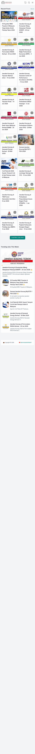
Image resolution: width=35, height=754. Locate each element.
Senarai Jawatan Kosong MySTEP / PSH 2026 (25, 149)
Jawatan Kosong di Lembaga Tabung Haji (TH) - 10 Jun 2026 (26, 173)
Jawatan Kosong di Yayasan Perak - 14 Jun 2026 (8, 101)
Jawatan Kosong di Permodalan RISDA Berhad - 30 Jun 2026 (9, 52)
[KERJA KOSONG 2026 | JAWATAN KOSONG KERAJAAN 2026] (6, 2)
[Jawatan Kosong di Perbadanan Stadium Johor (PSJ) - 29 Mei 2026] (26, 120)
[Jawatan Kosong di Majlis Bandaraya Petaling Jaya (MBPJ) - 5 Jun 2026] (9, 220)
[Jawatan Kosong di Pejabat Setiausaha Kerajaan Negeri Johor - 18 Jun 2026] (26, 220)
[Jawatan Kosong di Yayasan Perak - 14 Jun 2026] (9, 97)
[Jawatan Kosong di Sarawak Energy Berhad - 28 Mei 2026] (9, 144)
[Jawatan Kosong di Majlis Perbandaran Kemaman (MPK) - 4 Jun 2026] (26, 47)
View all (32, 8)
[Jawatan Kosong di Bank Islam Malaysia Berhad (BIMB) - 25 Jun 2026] (9, 120)
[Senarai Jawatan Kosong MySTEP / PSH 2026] (26, 144)
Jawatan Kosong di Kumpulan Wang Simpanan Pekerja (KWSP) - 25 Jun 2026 (25, 28)
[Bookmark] (15, 13)
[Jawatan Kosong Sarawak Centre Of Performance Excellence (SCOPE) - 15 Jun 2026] (26, 71)
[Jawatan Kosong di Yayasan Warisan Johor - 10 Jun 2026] (9, 71)
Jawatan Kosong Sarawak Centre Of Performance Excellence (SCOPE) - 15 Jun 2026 (25, 78)
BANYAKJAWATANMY (26, 342)
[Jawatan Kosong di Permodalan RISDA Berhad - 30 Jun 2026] (9, 47)
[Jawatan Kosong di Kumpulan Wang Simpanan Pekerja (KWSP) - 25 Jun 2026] (26, 21)
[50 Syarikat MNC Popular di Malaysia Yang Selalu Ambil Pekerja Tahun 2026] (9, 21)
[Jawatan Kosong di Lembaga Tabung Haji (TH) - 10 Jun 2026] (26, 168)
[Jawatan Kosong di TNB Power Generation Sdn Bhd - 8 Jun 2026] (9, 192)
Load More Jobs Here (17, 237)
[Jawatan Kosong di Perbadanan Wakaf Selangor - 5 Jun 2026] (26, 97)
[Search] (29, 3)
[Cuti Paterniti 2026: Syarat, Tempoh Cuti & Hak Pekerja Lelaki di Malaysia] (9, 168)
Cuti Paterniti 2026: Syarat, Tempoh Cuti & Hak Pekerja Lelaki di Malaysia (21, 304)
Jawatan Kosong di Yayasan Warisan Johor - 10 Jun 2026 (8, 75)
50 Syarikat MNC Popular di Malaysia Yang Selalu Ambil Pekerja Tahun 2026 (19, 282)
